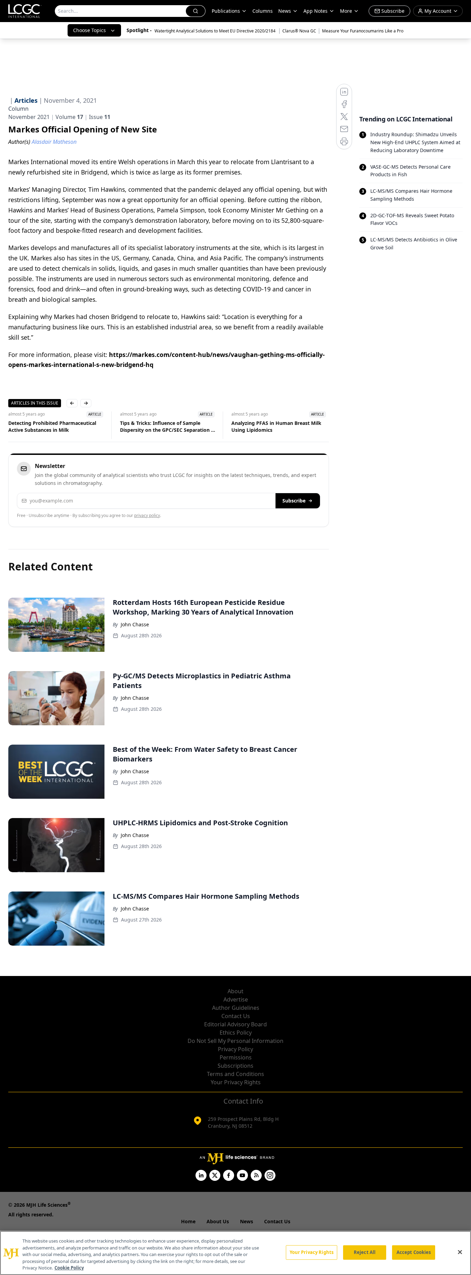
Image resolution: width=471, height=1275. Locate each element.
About (235, 991)
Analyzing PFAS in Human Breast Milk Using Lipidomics (276, 426)
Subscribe (293, 500)
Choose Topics (89, 30)
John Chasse (135, 624)
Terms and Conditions (235, 1074)
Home (188, 1221)
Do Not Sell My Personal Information (235, 1041)
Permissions (236, 1057)
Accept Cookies (414, 1252)
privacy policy (147, 515)
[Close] (460, 1252)
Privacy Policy (235, 1049)
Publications (226, 11)
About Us (218, 1221)
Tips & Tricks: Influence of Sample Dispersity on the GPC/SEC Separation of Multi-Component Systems (168, 427)
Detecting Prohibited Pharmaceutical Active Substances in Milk (52, 426)
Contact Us (235, 1016)
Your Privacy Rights (236, 1082)
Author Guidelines (235, 1008)
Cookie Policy (69, 1268)
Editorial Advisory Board (235, 1024)
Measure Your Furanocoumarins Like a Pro (362, 31)
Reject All (364, 1252)
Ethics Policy (236, 1032)
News (284, 11)
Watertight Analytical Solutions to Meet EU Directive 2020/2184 (215, 31)
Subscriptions (235, 1065)
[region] (235, 1253)
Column (18, 108)
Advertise (235, 999)
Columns (262, 11)
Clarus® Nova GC (299, 31)
